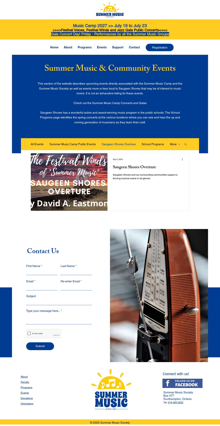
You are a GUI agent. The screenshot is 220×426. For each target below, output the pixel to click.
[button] (68, 46)
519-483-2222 (175, 402)
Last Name (68, 266)
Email (29, 281)
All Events (37, 144)
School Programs (153, 144)
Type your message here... (43, 310)
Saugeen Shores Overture (119, 144)
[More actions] (183, 159)
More (173, 144)
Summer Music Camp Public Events (73, 144)
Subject (31, 296)
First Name (33, 266)
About (24, 376)
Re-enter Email (70, 281)
